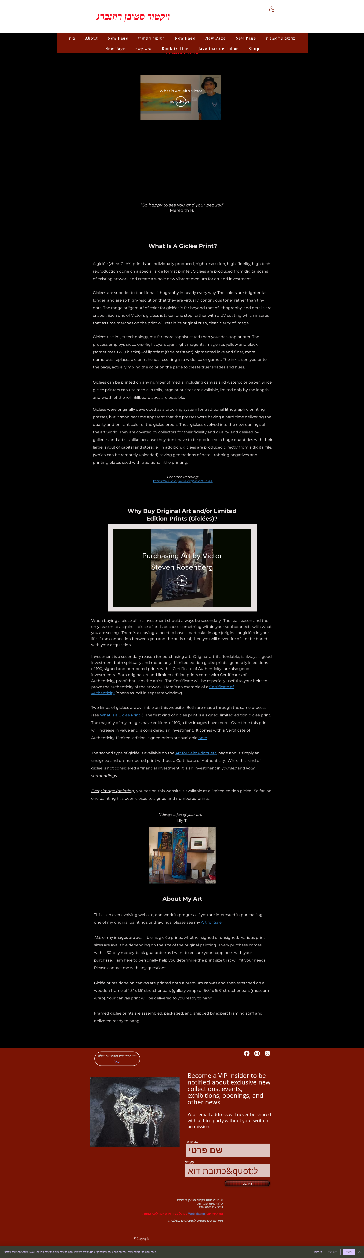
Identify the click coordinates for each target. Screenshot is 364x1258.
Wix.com (205, 1207)
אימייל (189, 1162)
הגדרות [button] (318, 1252)
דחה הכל (332, 1252)
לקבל (349, 1252)
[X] (267, 1053)
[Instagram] (257, 1053)
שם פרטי (192, 1142)
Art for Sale (211, 922)
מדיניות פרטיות (44, 1252)
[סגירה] (359, 1252)
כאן (117, 1061)
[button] (271, 9)
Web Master (196, 1213)
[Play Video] (182, 580)
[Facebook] (246, 1053)
